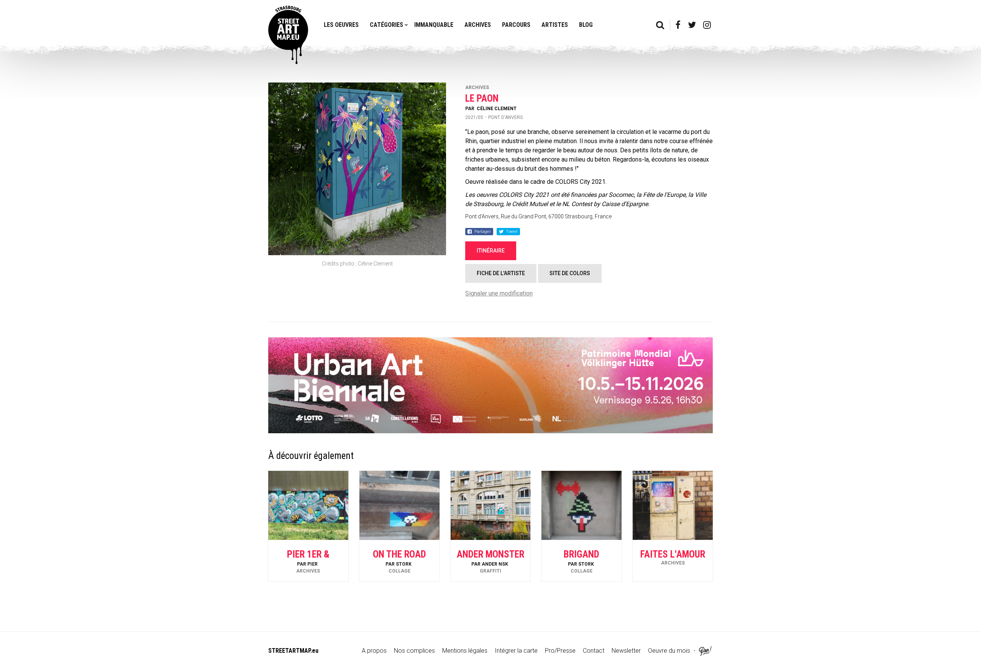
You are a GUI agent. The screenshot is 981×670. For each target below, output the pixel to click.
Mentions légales (464, 650)
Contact (593, 650)
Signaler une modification (499, 293)
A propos (374, 650)
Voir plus (308, 560)
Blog (586, 24)
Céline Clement (497, 108)
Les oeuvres (341, 24)
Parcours (516, 24)
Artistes (554, 24)
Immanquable (433, 24)
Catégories (386, 24)
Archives (477, 24)
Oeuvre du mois (669, 650)
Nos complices (414, 650)
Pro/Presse (560, 650)
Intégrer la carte (516, 650)
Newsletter (626, 650)
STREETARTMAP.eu (293, 650)
